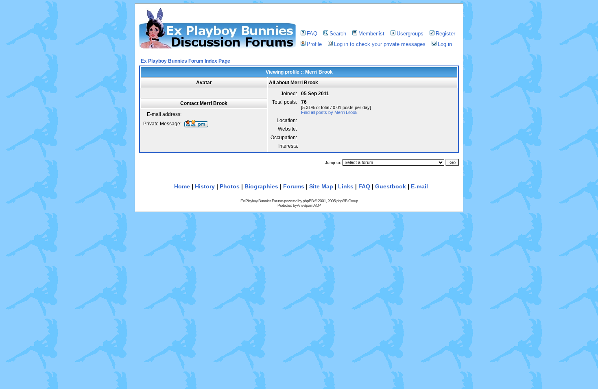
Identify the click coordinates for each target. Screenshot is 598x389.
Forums (293, 186)
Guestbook (390, 186)
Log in (445, 44)
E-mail (419, 186)
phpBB (308, 201)
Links (346, 186)
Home (182, 186)
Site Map (321, 186)
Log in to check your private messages (380, 44)
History (205, 186)
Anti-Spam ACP (309, 205)
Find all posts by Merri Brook (329, 112)
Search (338, 34)
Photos (230, 186)
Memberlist (371, 34)
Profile (314, 44)
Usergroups (410, 34)
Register (445, 34)
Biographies (261, 186)
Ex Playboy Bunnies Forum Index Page (185, 61)
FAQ (312, 34)
